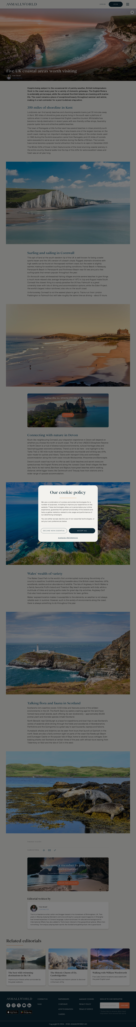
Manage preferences (68, 538)
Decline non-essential (54, 531)
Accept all (82, 531)
